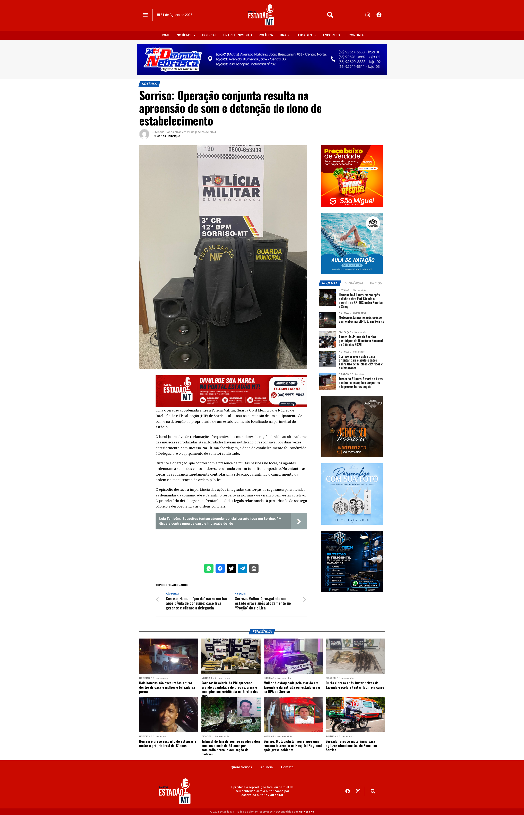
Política (266, 35)
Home (165, 35)
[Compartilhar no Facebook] (220, 569)
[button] (145, 15)
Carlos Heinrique (168, 136)
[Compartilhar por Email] (254, 569)
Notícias (184, 35)
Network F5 (306, 811)
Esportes (331, 35)
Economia (355, 35)
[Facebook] (379, 15)
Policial (209, 35)
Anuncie (266, 767)
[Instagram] (368, 15)
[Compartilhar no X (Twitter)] (231, 569)
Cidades (305, 35)
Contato (287, 767)
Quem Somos (241, 767)
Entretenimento (237, 35)
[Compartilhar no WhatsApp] (208, 569)
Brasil (285, 35)
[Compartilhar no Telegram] (242, 569)
